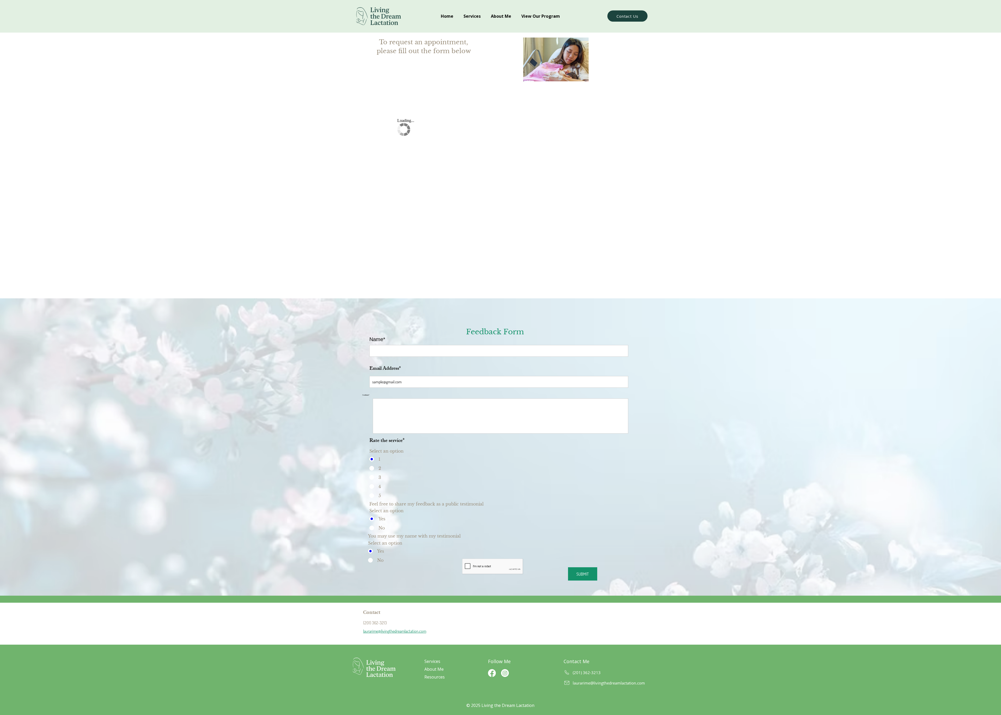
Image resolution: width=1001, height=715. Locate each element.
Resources (434, 677)
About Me (434, 669)
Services (432, 661)
